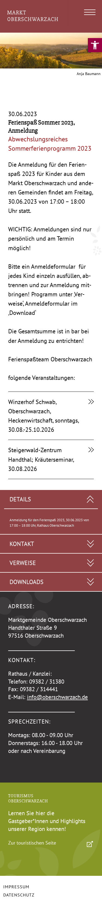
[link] (95, 45)
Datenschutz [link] (19, 895)
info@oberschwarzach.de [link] (57, 697)
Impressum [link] (16, 886)
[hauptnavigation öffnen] (90, 12)
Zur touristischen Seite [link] (32, 843)
